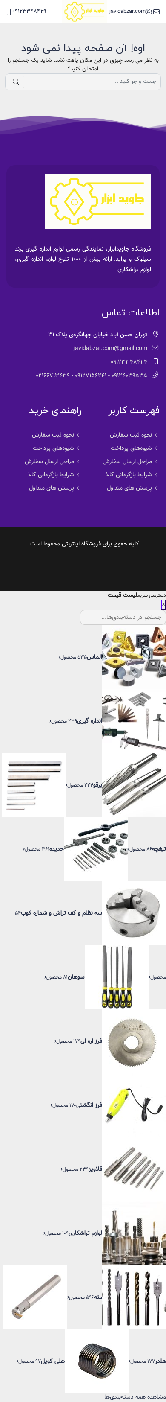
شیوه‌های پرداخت (131, 448)
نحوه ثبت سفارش (131, 435)
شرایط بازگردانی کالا (129, 475)
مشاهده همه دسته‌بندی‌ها (135, 1397)
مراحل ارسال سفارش (127, 461)
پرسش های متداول (129, 488)
